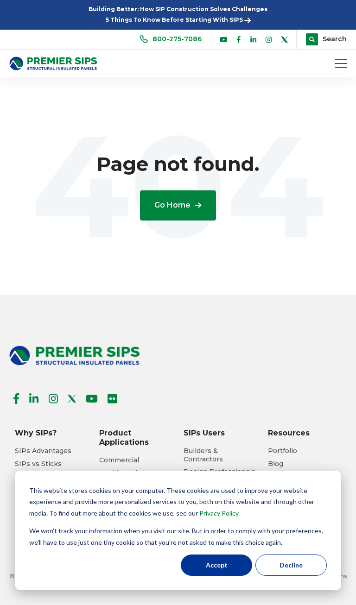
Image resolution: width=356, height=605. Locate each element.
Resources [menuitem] (289, 433)
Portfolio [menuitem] (282, 451)
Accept (217, 565)
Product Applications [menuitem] (124, 438)
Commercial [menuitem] (119, 460)
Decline (291, 565)
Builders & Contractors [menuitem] (203, 455)
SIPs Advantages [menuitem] (43, 451)
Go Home (172, 205)
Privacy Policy (218, 513)
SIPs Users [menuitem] (204, 433)
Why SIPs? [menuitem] (36, 433)
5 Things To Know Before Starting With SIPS (175, 19)
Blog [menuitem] (275, 464)
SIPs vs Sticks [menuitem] (38, 464)
